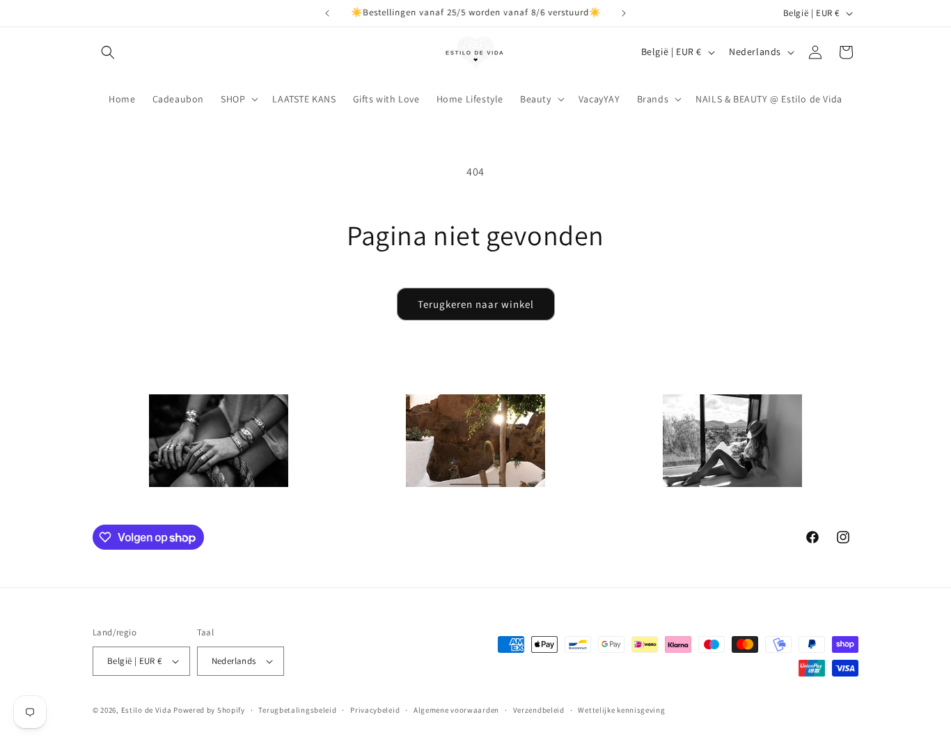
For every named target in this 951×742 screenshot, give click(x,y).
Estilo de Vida (147, 710)
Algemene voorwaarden (456, 710)
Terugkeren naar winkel (476, 304)
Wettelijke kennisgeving (621, 710)
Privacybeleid (375, 710)
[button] (108, 52)
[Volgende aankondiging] (623, 13)
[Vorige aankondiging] (327, 13)
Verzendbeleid (539, 710)
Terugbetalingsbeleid (297, 710)
